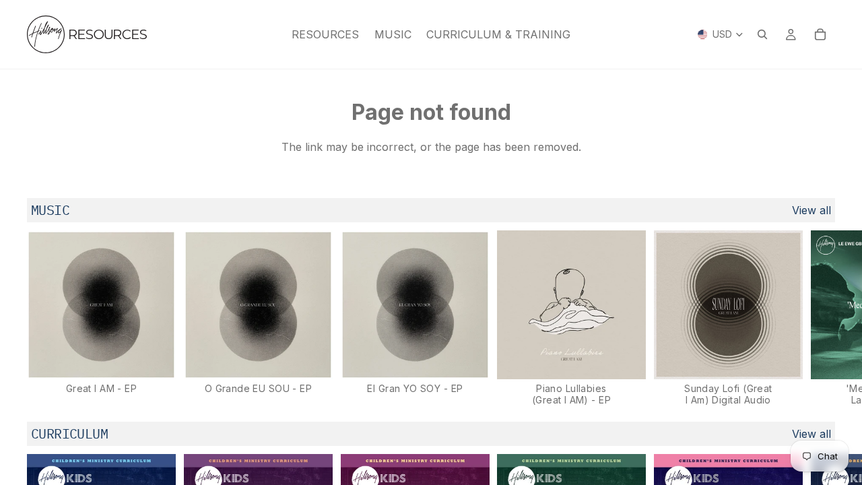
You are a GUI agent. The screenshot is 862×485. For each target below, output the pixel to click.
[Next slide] (820, 318)
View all (811, 210)
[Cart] (820, 34)
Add (166, 358)
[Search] (762, 34)
